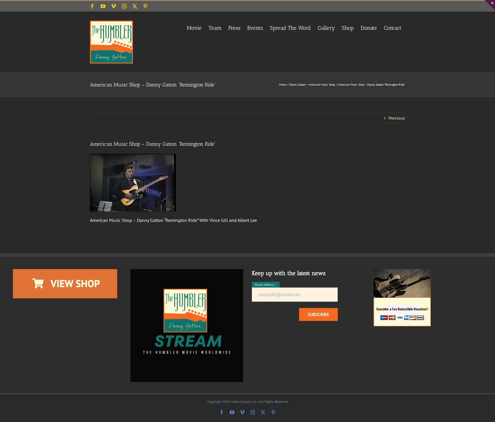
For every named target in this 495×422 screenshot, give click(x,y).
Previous (396, 118)
